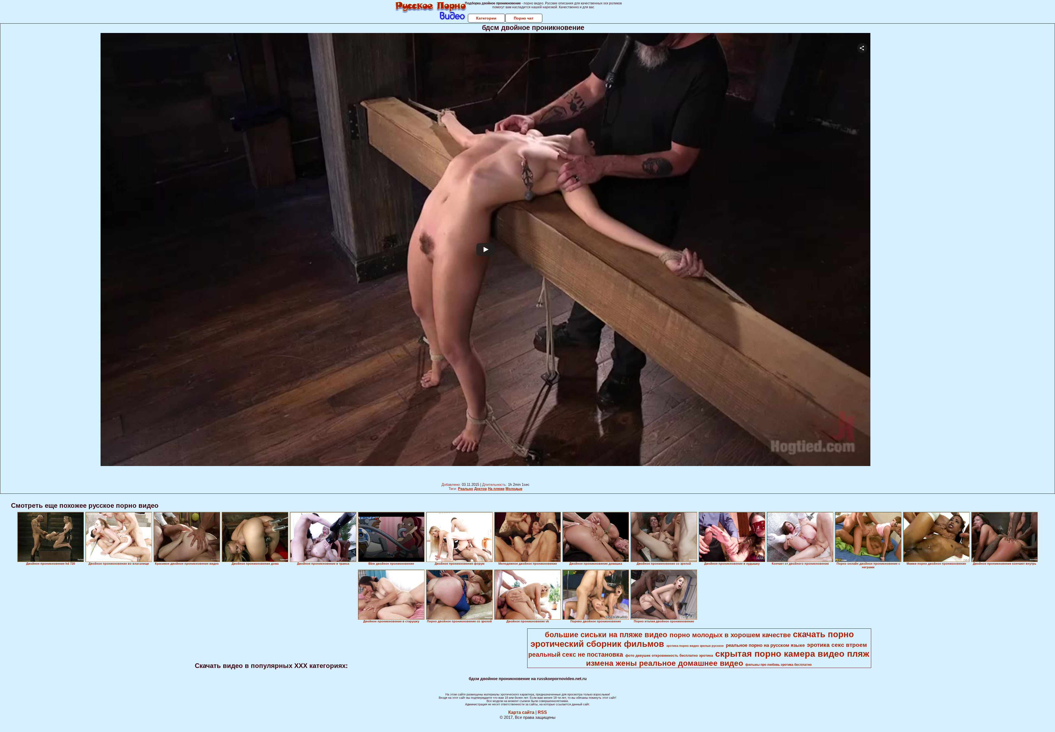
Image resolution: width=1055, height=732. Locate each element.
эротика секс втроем (837, 645)
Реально (465, 489)
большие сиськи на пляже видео (606, 635)
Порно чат (524, 18)
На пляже (496, 489)
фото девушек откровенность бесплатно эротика (669, 655)
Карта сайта (521, 712)
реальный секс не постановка (575, 654)
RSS (542, 712)
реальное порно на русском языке (765, 645)
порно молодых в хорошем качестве (730, 635)
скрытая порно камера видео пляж (792, 654)
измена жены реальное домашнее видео (664, 663)
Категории (486, 18)
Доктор (480, 489)
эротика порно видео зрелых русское (695, 645)
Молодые (514, 489)
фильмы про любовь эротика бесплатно (778, 665)
